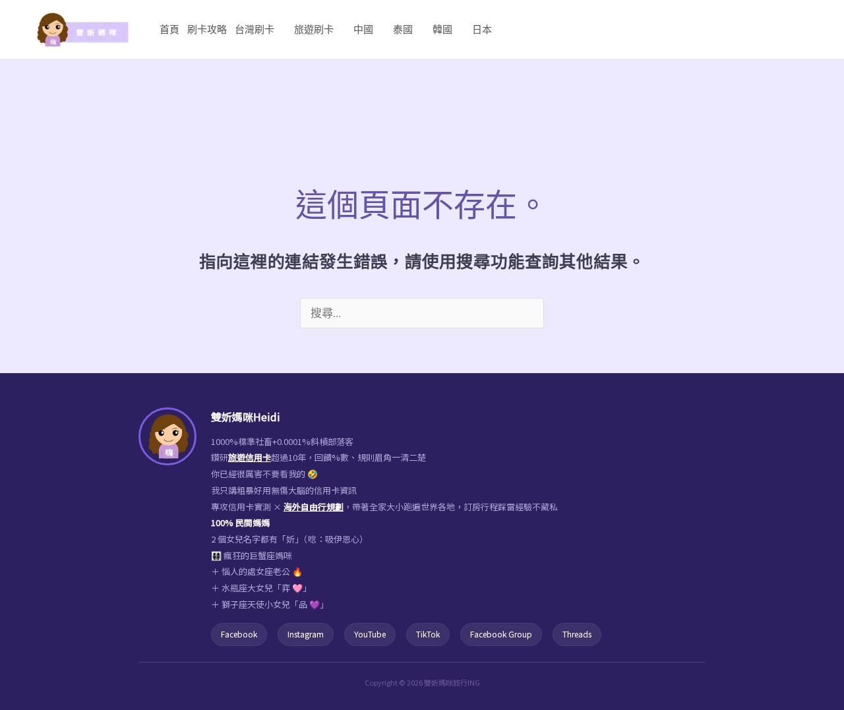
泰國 (403, 29)
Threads (576, 633)
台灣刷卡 (254, 29)
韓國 (442, 29)
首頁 (169, 29)
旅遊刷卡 (314, 29)
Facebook (239, 633)
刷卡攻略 (207, 29)
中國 (363, 29)
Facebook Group (501, 633)
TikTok (428, 633)
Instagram (305, 633)
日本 (482, 29)
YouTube (370, 633)
